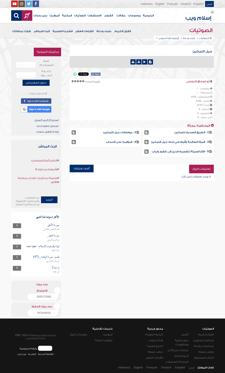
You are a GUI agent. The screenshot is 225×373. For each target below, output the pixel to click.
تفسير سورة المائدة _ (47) (46, 257)
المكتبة (67, 15)
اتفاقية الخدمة (46, 354)
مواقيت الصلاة (103, 340)
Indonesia (147, 3)
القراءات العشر (84, 31)
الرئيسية (148, 15)
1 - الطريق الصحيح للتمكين (191, 132)
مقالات (120, 15)
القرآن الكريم (122, 31)
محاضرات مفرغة (204, 346)
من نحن (22, 354)
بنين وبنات (40, 15)
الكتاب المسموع (204, 357)
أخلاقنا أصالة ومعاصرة (44, 160)
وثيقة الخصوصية (28, 348)
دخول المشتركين (36, 82)
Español (199, 3)
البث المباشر (42, 31)
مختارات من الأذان (178, 350)
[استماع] (144, 62)
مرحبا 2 (55, 268)
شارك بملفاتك (21, 31)
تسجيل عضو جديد (47, 125)
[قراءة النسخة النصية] (150, 62)
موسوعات (134, 15)
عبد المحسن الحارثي (51, 229)
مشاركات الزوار (78, 334)
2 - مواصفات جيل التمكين (119, 132)
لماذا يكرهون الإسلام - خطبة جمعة (43, 246)
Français (172, 3)
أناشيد (184, 334)
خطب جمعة (206, 351)
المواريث (54, 15)
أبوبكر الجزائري (52, 261)
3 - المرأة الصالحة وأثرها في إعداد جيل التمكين (180, 141)
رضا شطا (55, 250)
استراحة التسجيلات (177, 361)
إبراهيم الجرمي (53, 240)
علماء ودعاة (104, 31)
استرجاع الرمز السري (46, 120)
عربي (209, 3)
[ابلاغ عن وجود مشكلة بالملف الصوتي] (133, 62)
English (159, 3)
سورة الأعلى (53, 225)
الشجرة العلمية (62, 31)
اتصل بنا (32, 354)
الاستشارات (94, 15)
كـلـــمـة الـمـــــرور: (46, 73)
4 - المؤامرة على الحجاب (121, 141)
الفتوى (108, 15)
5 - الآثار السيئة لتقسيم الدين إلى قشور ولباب (180, 151)
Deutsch (186, 3)
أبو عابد (56, 271)
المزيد (49, 199)
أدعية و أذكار (181, 356)
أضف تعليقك (81, 168)
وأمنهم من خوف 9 (46, 169)
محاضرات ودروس (203, 340)
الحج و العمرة (155, 346)
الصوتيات (79, 15)
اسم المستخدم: (46, 63)
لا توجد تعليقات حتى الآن (196, 176)
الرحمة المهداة (154, 334)
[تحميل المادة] (138, 62)
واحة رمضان (156, 340)
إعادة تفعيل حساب (47, 131)
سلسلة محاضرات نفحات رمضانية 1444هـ (38, 180)
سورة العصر (53, 236)
